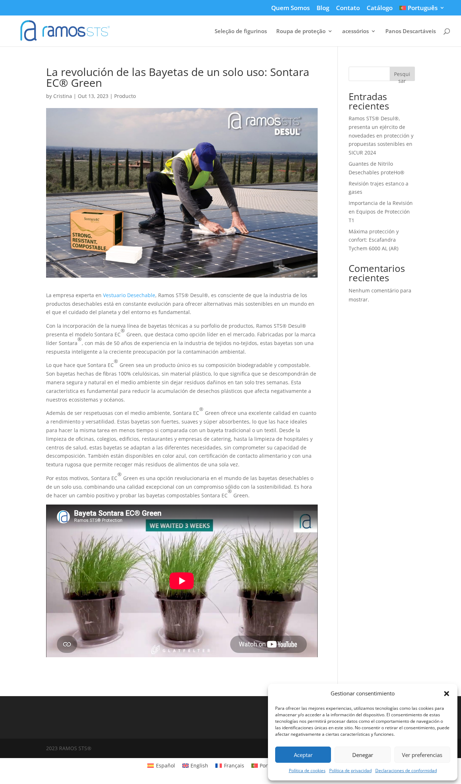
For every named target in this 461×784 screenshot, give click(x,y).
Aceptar (303, 754)
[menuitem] (422, 10)
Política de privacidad (350, 770)
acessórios (355, 31)
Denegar (362, 754)
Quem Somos (290, 8)
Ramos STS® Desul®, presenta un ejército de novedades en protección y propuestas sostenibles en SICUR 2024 (381, 135)
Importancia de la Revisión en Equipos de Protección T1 (381, 212)
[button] (446, 693)
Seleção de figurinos (241, 31)
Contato (348, 8)
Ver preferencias (422, 754)
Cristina (62, 96)
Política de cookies (307, 770)
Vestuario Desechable (129, 295)
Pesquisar (402, 76)
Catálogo (380, 8)
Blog (323, 8)
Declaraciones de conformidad (406, 770)
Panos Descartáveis (410, 31)
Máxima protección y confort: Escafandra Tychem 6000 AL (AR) (374, 240)
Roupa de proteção (301, 31)
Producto (125, 96)
